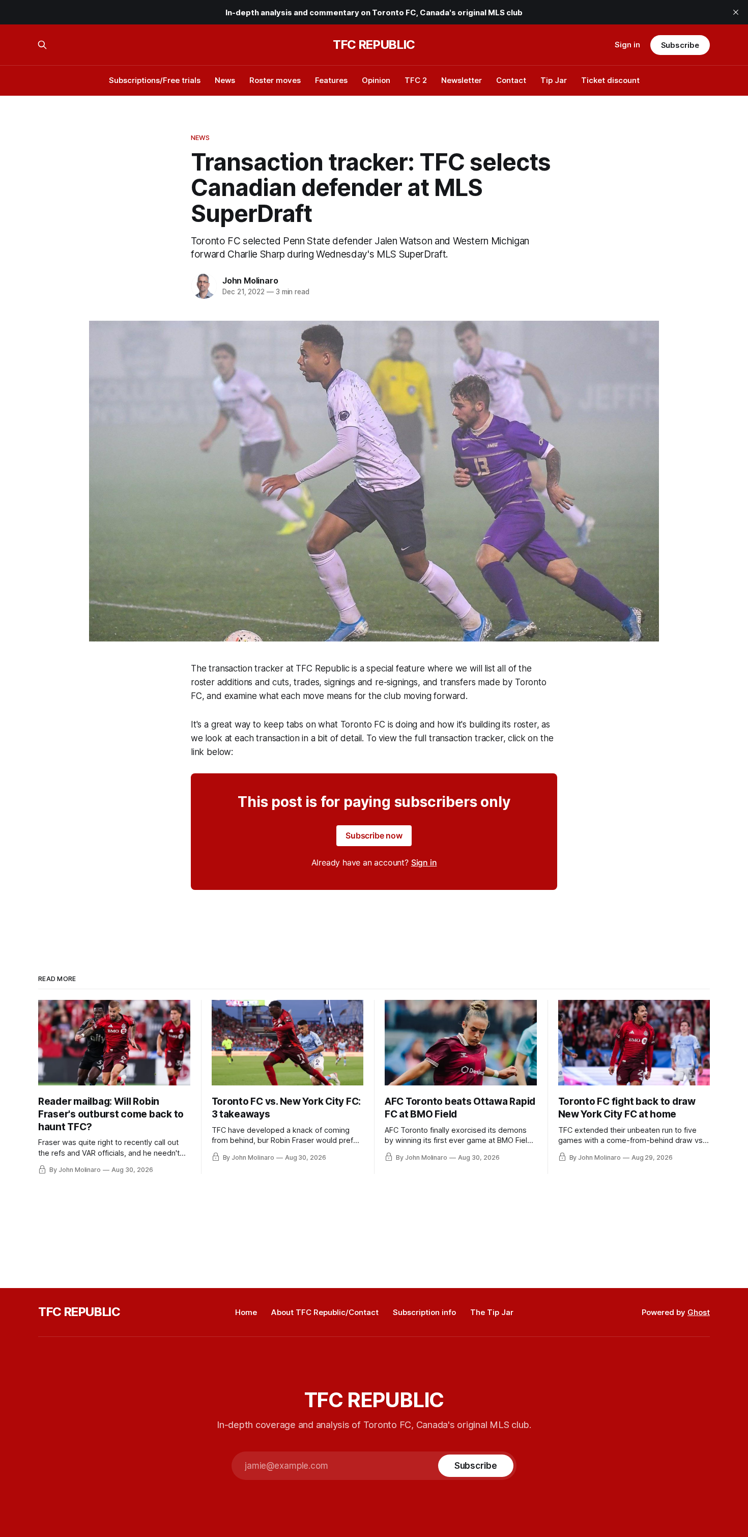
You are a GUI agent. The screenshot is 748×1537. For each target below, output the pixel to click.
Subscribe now (374, 835)
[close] (736, 12)
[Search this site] (42, 45)
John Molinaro (250, 280)
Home (246, 1312)
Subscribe (680, 45)
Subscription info (424, 1312)
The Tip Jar (491, 1312)
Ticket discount (610, 80)
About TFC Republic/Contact (325, 1312)
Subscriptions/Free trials (154, 80)
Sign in (627, 44)
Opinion (376, 80)
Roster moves (275, 80)
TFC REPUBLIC (374, 45)
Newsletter (461, 80)
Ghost (698, 1312)
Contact (511, 80)
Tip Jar (553, 80)
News (225, 80)
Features (331, 80)
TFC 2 (416, 80)
